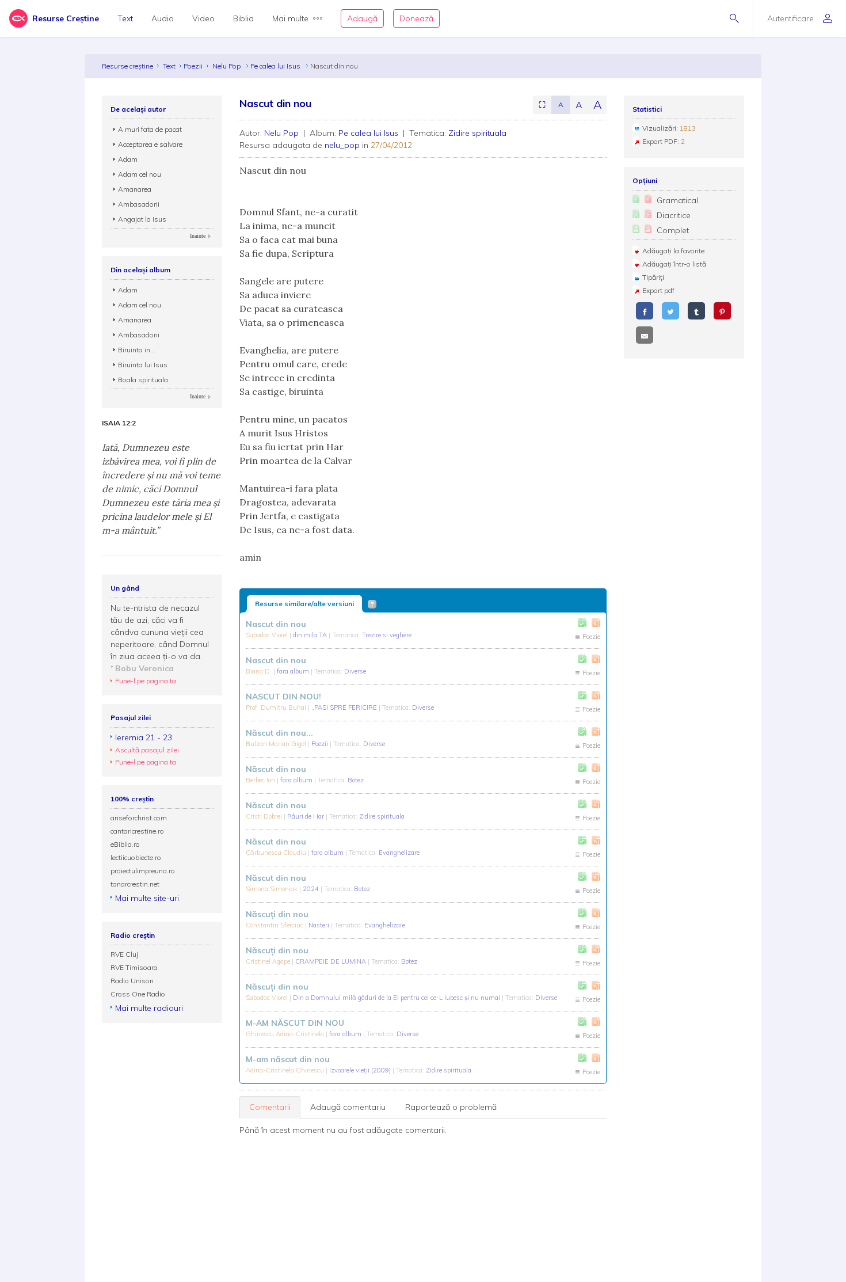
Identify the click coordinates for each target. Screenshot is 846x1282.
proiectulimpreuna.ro (142, 870)
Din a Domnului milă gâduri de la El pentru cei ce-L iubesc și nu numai (397, 998)
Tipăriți (653, 277)
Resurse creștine (127, 66)
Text (125, 18)
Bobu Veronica (144, 668)
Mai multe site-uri (147, 898)
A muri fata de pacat (150, 129)
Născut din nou (276, 769)
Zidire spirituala (477, 133)
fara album (294, 671)
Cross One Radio (137, 994)
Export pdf (658, 290)
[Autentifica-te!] (582, 622)
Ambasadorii (138, 204)
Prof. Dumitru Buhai (277, 707)
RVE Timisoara (134, 967)
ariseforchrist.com (138, 817)
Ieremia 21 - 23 (143, 737)
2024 (312, 889)
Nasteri (319, 925)
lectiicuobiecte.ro (135, 857)
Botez (356, 780)
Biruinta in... (136, 349)
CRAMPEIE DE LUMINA (331, 961)
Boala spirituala (143, 379)
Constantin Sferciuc (275, 925)
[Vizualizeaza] (596, 622)
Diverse (355, 671)
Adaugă (362, 18)
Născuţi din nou (277, 914)
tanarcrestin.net (134, 884)
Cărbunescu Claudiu (277, 853)
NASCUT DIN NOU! (283, 696)
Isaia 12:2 (119, 423)
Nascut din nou (276, 624)
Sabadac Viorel (267, 635)
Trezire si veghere (386, 635)
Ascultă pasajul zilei (147, 749)
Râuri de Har (306, 816)
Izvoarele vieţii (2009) (360, 1070)
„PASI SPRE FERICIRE (345, 707)
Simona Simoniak (272, 889)
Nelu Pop (227, 66)
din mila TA (311, 635)
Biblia (243, 18)
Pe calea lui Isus (276, 66)
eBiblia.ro (125, 844)
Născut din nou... (279, 733)
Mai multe (290, 18)
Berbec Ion (261, 780)
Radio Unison (132, 980)
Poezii (193, 66)
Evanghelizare (399, 853)
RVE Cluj (124, 954)
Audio (162, 18)
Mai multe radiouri (149, 1008)
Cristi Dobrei (265, 816)
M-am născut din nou (288, 1059)
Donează (416, 18)
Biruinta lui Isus (142, 364)
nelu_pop (342, 145)
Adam (128, 159)
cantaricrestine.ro (137, 831)
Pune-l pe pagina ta (145, 680)
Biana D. (259, 671)
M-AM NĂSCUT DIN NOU (295, 1023)
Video (203, 18)
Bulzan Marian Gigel (277, 744)
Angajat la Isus (142, 219)
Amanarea (134, 189)
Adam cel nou (139, 174)
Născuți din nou (277, 950)
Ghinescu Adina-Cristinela (286, 1034)
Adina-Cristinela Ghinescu (286, 1070)
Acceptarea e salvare (150, 144)
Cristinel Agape (269, 961)
